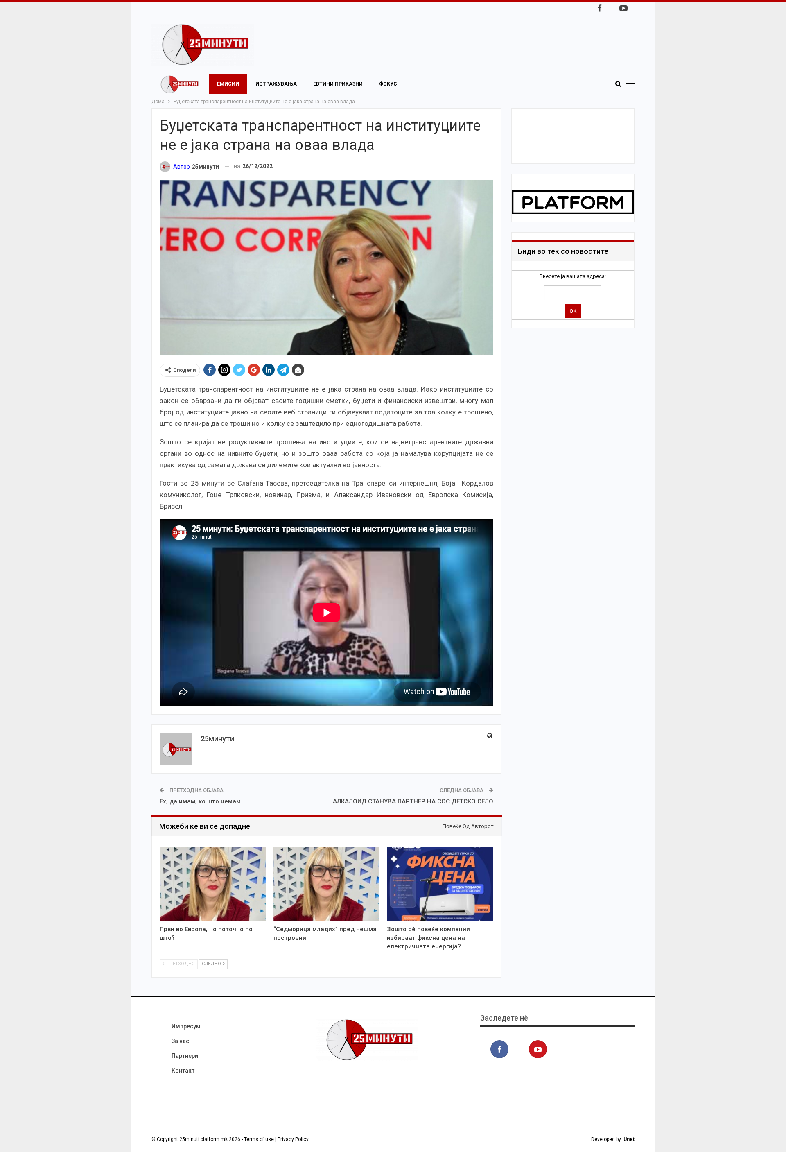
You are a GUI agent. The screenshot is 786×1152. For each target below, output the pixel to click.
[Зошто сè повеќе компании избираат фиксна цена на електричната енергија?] (440, 884)
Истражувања (276, 84)
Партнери (185, 1055)
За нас (180, 1041)
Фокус (388, 84)
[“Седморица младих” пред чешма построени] (326, 884)
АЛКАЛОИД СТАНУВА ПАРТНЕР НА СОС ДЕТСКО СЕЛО (413, 801)
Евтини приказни (338, 84)
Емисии (228, 84)
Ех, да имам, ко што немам (200, 801)
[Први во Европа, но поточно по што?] (213, 884)
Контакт (183, 1070)
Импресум (186, 1026)
